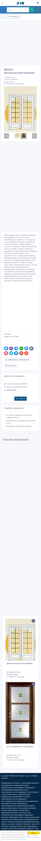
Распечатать (12, 365)
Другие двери (10, 81)
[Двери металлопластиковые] (20, 640)
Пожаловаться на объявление (18, 360)
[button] (6, 109)
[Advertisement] (20, 42)
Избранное (14, 16)
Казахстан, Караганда (12, 79)
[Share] (6, 348)
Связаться (21, 398)
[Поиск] (31, 9)
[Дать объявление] (37, 3)
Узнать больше (22, 839)
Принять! (33, 833)
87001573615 (11, 390)
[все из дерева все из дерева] (20, 713)
